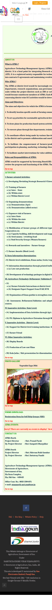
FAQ (10, 517)
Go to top (9, 169)
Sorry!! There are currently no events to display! (25, 429)
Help (41, 517)
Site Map (18, 517)
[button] (9, 382)
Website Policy (31, 517)
